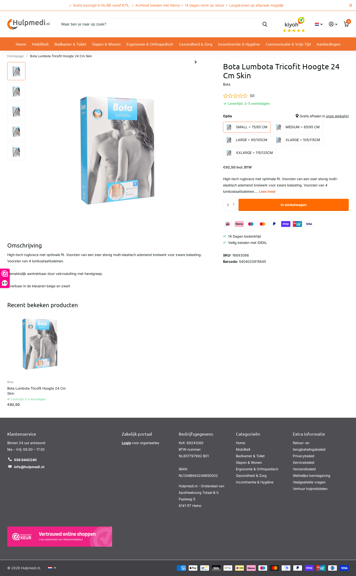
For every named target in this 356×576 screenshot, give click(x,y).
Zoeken (264, 24)
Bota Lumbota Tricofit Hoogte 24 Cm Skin (36, 390)
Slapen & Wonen (106, 43)
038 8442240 (25, 460)
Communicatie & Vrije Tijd (288, 43)
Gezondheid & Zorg (195, 43)
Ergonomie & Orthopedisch (149, 43)
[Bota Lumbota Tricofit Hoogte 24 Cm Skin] (39, 343)
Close (350, 5)
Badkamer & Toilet (70, 43)
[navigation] (16, 71)
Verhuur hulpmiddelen (310, 489)
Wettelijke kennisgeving (311, 475)
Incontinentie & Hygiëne (239, 43)
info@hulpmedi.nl (29, 467)
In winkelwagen (294, 205)
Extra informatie (309, 433)
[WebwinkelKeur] (59, 537)
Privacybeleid (303, 456)
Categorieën (248, 433)
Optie (286, 116)
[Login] (333, 24)
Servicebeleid (303, 462)
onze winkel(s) (337, 116)
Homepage (15, 56)
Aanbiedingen (329, 43)
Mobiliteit (40, 43)
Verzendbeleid (304, 469)
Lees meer (267, 191)
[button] (235, 200)
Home (21, 43)
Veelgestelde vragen (309, 482)
